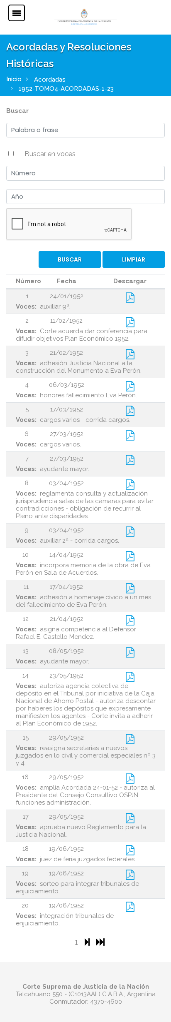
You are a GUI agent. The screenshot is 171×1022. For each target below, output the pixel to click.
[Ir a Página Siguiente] (88, 942)
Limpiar (133, 259)
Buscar (17, 111)
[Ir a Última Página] (100, 942)
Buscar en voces (50, 154)
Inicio (14, 79)
